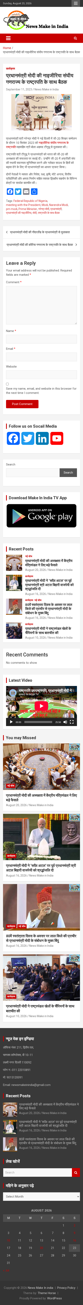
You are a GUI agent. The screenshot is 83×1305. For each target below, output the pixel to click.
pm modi (11, 209)
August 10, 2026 (35, 637)
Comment (14, 282)
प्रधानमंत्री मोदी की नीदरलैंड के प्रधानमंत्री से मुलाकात (40, 232)
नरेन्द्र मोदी (43, 209)
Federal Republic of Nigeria (30, 200)
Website (11, 366)
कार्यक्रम (10, 68)
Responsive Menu (76, 3)
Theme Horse (47, 1293)
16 (74, 1240)
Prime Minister (28, 209)
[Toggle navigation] (8, 38)
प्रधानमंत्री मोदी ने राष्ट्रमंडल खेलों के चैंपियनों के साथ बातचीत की (48, 631)
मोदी (35, 212)
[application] (41, 706)
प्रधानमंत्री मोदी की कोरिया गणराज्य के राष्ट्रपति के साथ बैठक (40, 245)
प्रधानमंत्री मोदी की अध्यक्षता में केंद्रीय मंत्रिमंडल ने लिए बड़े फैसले (48, 563)
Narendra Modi (58, 205)
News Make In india (40, 1288)
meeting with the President (23, 205)
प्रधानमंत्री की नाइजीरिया (18, 212)
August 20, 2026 (35, 569)
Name (11, 331)
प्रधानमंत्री (56, 209)
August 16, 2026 (35, 594)
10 (8, 1240)
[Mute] (65, 722)
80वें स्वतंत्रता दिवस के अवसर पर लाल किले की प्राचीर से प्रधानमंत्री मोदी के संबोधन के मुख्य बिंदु (48, 609)
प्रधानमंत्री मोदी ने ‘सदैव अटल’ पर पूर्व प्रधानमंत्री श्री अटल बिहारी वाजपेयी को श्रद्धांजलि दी (49, 585)
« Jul (6, 1270)
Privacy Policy (66, 1288)
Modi (45, 205)
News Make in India (46, 89)
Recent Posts (21, 549)
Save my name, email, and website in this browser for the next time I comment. (41, 391)
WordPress (54, 1298)
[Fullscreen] (72, 722)
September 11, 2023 (19, 89)
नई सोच (28, 556)
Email (10, 349)
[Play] (11, 722)
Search (10, 464)
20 (41, 1248)
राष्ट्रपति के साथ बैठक (49, 212)
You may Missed (21, 737)
